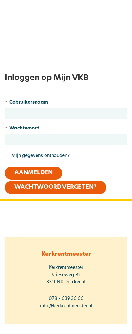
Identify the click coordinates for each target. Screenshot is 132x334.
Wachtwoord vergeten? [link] (55, 187)
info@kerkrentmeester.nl (66, 306)
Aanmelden (33, 173)
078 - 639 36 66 (66, 298)
